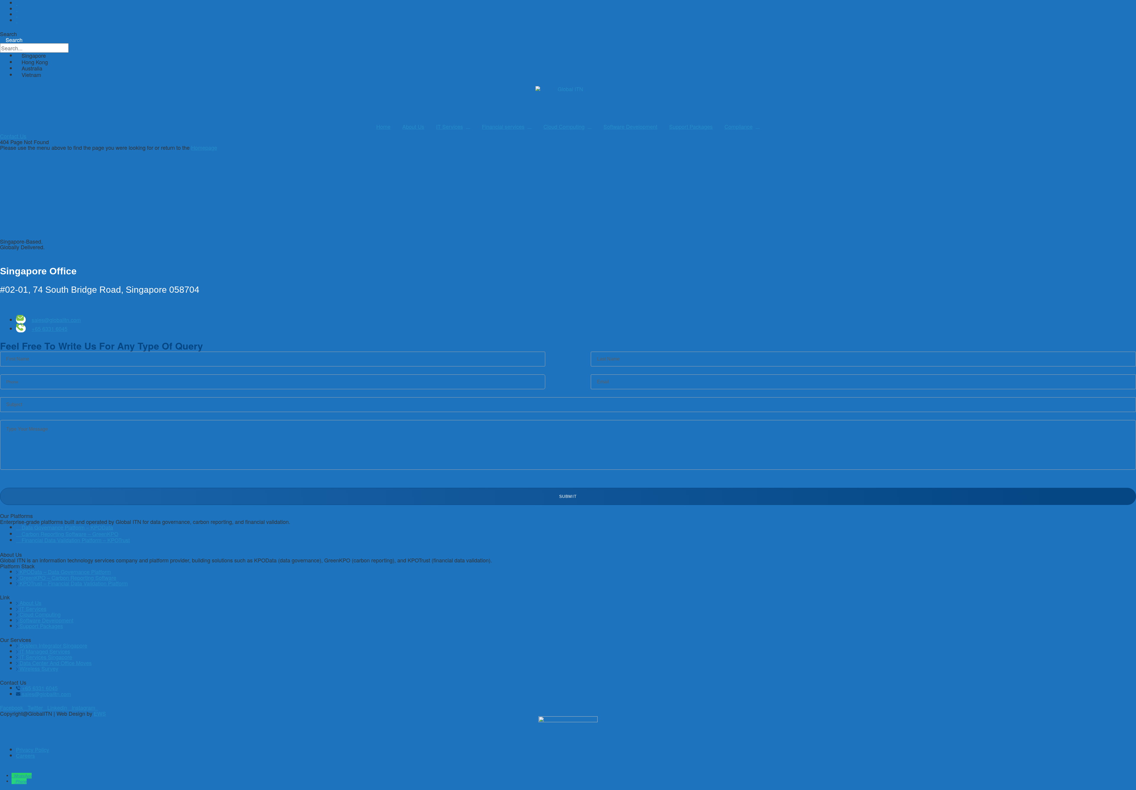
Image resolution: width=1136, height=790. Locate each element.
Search (8, 34)
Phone (21, 781)
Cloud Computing (564, 126)
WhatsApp (23, 775)
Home (383, 126)
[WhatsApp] (13, 775)
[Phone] (14, 781)
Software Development (630, 126)
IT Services (449, 126)
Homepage (204, 147)
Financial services (503, 126)
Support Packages (691, 126)
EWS (100, 713)
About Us (413, 126)
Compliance (738, 126)
